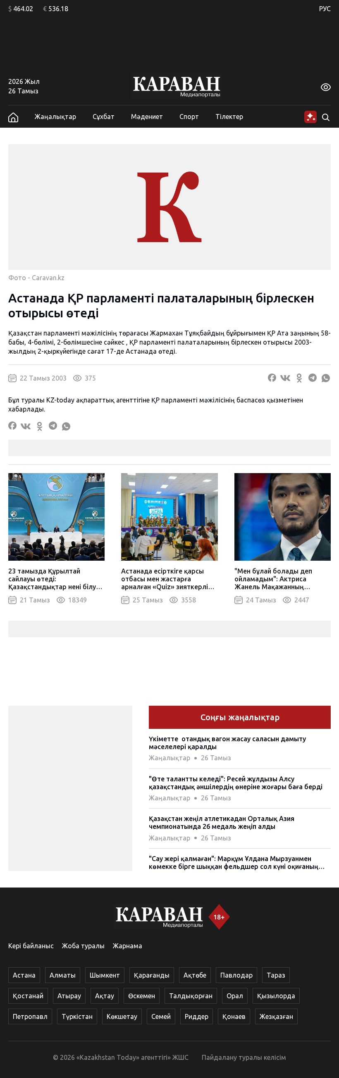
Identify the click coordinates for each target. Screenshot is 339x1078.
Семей (161, 1016)
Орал (235, 995)
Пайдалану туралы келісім (244, 1057)
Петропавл (30, 1016)
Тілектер (229, 116)
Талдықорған (190, 995)
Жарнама (127, 945)
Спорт (189, 116)
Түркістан (77, 1016)
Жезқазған (276, 1016)
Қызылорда (276, 995)
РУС (325, 8)
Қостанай (28, 995)
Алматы (63, 975)
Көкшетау (122, 1016)
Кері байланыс (31, 945)
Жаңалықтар (55, 116)
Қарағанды (152, 975)
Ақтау (104, 995)
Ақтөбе (195, 975)
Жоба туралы (83, 945)
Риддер (196, 1016)
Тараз (276, 975)
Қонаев (234, 1016)
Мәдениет (147, 116)
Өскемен (141, 995)
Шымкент (105, 975)
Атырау (69, 995)
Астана (24, 975)
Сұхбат (104, 116)
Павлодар (236, 975)
